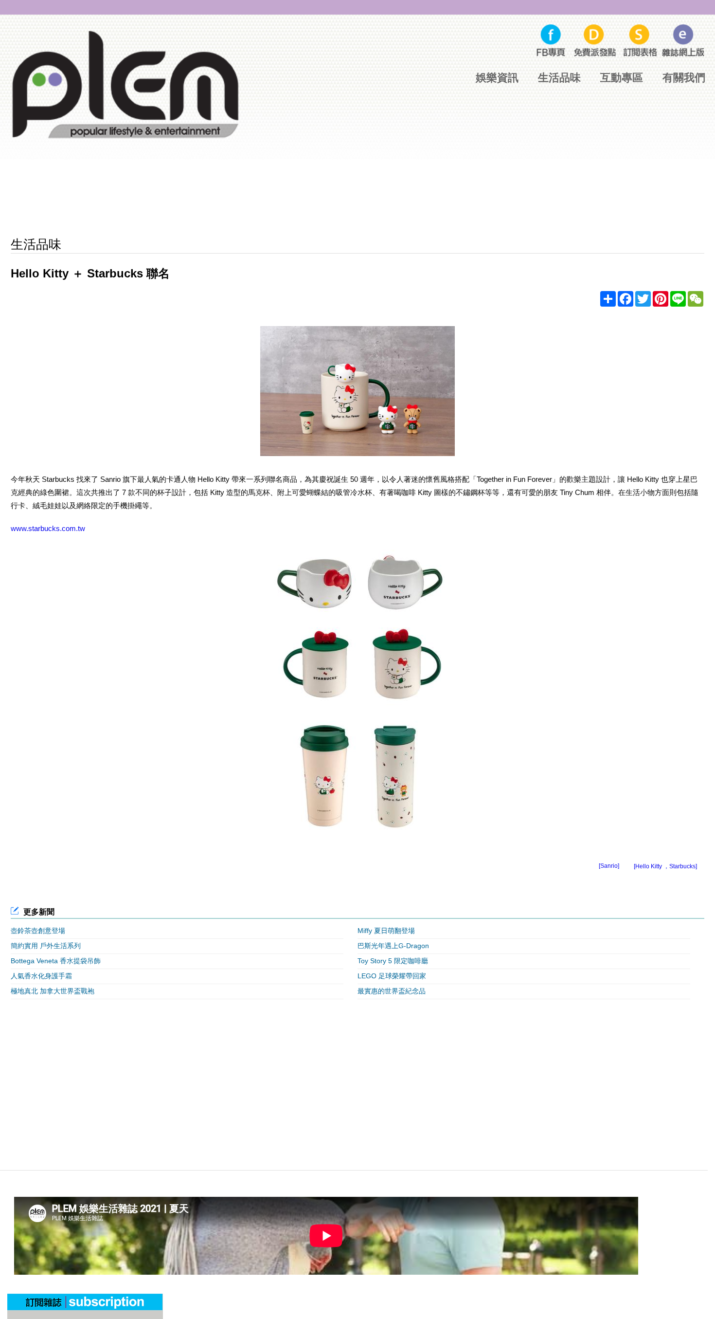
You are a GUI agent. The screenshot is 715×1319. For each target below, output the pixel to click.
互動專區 (621, 78)
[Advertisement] (357, 200)
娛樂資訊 (497, 78)
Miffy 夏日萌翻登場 (386, 930)
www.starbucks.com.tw (48, 528)
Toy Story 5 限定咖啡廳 (393, 961)
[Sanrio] (609, 865)
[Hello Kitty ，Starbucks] (665, 866)
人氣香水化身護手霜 (41, 976)
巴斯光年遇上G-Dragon (393, 946)
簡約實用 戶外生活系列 (46, 946)
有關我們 (683, 78)
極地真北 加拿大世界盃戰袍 (52, 991)
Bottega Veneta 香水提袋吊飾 (56, 961)
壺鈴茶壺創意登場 (38, 930)
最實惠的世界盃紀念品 (392, 991)
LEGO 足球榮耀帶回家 (392, 976)
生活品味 (559, 78)
